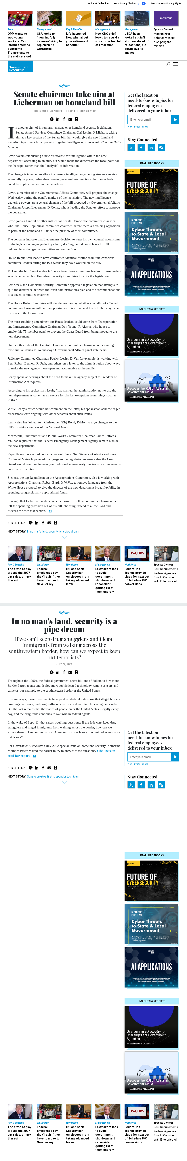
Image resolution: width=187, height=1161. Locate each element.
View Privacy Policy (137, 127)
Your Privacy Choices (125, 3)
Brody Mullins (43, 111)
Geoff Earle (67, 111)
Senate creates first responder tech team (53, 776)
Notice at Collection (97, 3)
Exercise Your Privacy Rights (166, 3)
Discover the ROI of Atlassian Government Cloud (148, 390)
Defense (64, 86)
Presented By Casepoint (140, 351)
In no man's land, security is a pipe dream (53, 531)
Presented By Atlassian (140, 397)
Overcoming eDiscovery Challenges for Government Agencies (146, 343)
